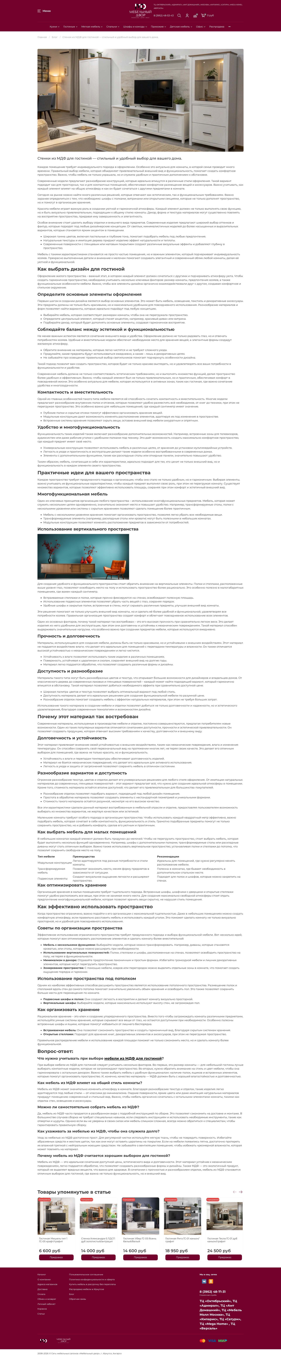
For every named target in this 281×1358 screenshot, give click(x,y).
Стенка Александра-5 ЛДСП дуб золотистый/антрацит (98, 1240)
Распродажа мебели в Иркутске (86, 1289)
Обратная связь (77, 1299)
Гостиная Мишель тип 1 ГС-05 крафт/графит (53, 1240)
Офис (199, 26)
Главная (42, 37)
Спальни (111, 26)
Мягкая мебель (90, 26)
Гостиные (69, 26)
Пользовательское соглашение (86, 1274)
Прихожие (157, 26)
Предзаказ (56, 1257)
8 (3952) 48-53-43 (164, 15)
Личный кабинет (46, 1304)
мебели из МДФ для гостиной (133, 1058)
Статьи (41, 1313)
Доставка (42, 1289)
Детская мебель (180, 26)
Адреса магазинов (47, 1284)
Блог (55, 37)
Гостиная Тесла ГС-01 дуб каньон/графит (222, 1240)
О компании (44, 1279)
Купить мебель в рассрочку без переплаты (92, 1284)
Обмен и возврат (46, 1299)
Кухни (53, 26)
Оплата (41, 1294)
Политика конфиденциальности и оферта (92, 1279)
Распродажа (216, 26)
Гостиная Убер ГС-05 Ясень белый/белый (139, 1240)
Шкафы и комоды (134, 26)
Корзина (42, 1308)
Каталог (41, 1274)
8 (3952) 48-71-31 (213, 1291)
